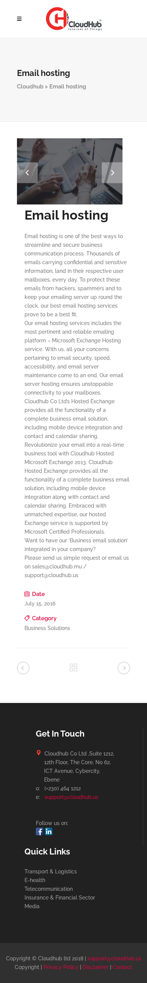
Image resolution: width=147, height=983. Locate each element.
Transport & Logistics (50, 871)
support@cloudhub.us (71, 797)
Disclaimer (96, 967)
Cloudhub (30, 86)
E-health (34, 880)
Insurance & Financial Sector (59, 898)
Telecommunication (48, 889)
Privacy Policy (60, 967)
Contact (122, 967)
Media (32, 906)
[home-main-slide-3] (69, 203)
